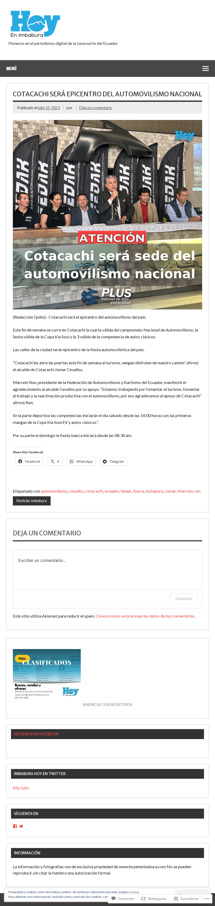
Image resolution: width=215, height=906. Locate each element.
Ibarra (138, 490)
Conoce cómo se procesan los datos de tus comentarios (145, 615)
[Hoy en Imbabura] (34, 36)
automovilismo (54, 490)
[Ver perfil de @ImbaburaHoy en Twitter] (21, 826)
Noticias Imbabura (32, 500)
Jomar (170, 490)
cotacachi (94, 490)
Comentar (183, 598)
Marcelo (185, 490)
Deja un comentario (95, 108)
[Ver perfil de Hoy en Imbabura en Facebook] (15, 826)
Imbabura (154, 490)
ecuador (112, 490)
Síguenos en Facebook (36, 734)
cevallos (76, 490)
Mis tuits (21, 787)
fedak (126, 490)
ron (198, 490)
